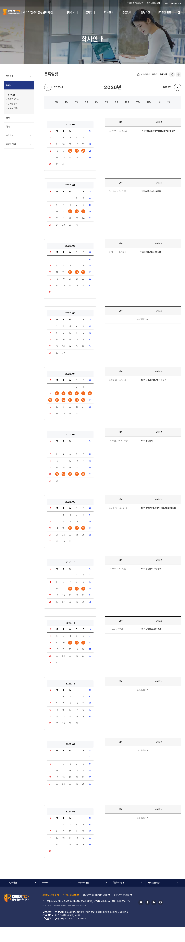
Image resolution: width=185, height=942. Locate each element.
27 (77, 474)
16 (77, 211)
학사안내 (108, 12)
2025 (57, 87)
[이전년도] (47, 87)
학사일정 (9, 76)
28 (83, 474)
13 (70, 272)
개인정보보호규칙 (49, 895)
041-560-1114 (124, 901)
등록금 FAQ (13, 108)
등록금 (154, 74)
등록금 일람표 (13, 99)
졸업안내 (127, 12)
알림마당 (145, 12)
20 (83, 151)
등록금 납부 (12, 103)
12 (148, 102)
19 (77, 151)
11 (137, 102)
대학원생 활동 (164, 12)
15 (70, 211)
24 (57, 474)
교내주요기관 (83, 882)
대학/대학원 (12, 882)
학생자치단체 (118, 882)
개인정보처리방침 (70, 895)
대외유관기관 (154, 882)
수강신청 (9, 135)
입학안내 (90, 12)
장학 (8, 118)
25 (63, 474)
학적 (8, 126)
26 (70, 474)
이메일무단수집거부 (122, 895)
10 (126, 102)
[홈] (138, 74)
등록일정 (163, 74)
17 (83, 211)
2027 (166, 87)
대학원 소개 (72, 12)
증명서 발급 (11, 144)
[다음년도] (177, 87)
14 (77, 272)
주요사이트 (46, 882)
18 (70, 151)
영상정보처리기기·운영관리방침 (95, 895)
